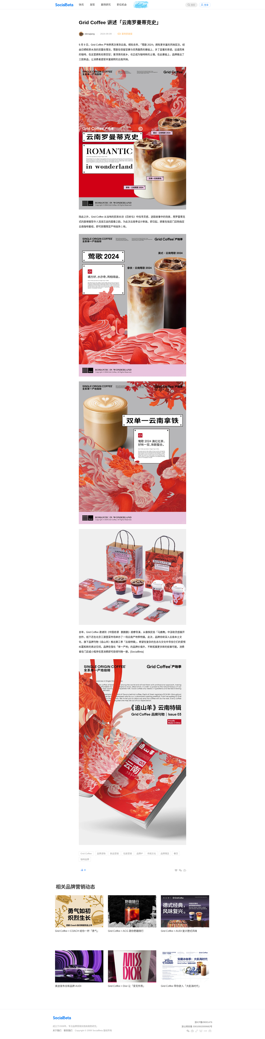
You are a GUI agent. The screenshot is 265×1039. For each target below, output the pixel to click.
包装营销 (127, 853)
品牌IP (139, 853)
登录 (206, 5)
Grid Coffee (86, 853)
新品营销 (114, 853)
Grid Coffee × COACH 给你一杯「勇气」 (77, 931)
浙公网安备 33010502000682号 (197, 1026)
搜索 (193, 5)
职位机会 (122, 4)
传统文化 (151, 853)
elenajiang (90, 34)
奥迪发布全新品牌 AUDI (68, 986)
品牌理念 (165, 853)
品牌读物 (101, 853)
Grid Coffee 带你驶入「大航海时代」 (181, 986)
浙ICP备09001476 (203, 1022)
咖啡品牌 (85, 859)
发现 (92, 4)
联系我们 (68, 1030)
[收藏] (176, 870)
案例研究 (106, 4)
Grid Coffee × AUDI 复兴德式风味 (179, 931)
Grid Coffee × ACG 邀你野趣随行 (126, 931)
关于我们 (57, 1030)
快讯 (81, 4)
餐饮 (176, 853)
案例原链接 (127, 34)
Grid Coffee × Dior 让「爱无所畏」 (126, 986)
